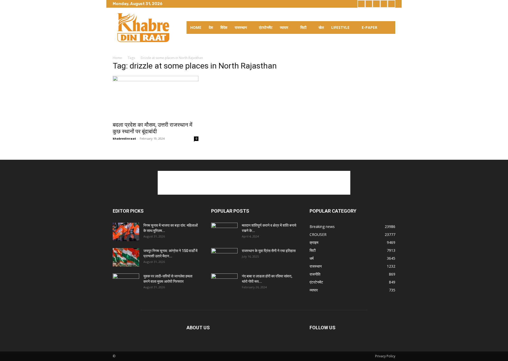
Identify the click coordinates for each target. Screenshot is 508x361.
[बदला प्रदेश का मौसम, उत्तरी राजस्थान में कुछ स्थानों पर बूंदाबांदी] (155, 97)
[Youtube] (391, 4)
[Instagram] (369, 4)
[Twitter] (376, 4)
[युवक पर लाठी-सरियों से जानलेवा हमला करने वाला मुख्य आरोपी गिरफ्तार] (126, 282)
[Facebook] (361, 4)
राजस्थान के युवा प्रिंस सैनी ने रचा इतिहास (269, 251)
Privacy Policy (385, 356)
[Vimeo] (384, 4)
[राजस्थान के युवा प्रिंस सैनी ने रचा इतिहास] (224, 257)
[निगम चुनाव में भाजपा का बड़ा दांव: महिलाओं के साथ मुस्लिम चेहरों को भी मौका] (126, 232)
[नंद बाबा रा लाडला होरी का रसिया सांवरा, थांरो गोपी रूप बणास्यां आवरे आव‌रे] (224, 282)
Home (117, 58)
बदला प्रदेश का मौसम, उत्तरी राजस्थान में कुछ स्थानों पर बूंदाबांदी (152, 128)
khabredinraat (124, 138)
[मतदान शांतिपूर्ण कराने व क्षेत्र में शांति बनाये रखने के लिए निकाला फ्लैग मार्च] (224, 232)
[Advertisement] (254, 183)
